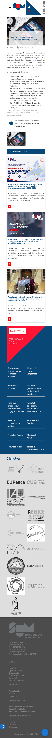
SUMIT (30, 734)
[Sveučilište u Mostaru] (19, 10)
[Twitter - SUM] (44, 6)
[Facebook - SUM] (44, 3)
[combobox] (17, 333)
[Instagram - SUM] (44, 10)
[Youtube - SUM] (44, 13)
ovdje (33, 60)
